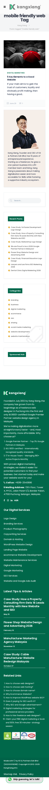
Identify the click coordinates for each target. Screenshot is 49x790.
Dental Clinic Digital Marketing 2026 (26, 270)
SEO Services (10, 575)
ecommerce (16, 313)
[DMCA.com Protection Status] (7, 736)
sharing (14, 322)
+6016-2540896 (23, 482)
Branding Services (13, 523)
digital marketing (18, 309)
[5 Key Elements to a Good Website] (24, 54)
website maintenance (20, 336)
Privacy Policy (26, 774)
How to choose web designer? (20, 683)
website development (20, 332)
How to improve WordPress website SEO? (25, 697)
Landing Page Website (15, 549)
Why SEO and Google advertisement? (24, 704)
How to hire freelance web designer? (23, 715)
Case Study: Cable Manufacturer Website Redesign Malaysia (19, 657)
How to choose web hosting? (19, 687)
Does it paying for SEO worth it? (21, 701)
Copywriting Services (15, 534)
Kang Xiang (22, 25)
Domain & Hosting (13, 539)
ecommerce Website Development (23, 554)
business (15, 304)
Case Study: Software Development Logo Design (26, 228)
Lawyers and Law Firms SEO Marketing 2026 (26, 265)
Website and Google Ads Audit (20, 581)
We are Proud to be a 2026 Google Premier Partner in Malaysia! (25, 247)
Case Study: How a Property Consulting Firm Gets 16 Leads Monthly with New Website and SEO (27, 235)
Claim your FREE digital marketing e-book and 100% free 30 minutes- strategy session (25, 723)
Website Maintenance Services (20, 560)
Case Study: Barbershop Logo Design (26, 242)
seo (12, 318)
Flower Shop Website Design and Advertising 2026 (24, 253)
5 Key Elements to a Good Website (20, 78)
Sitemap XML (10, 774)
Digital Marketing (13, 565)
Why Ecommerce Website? (19, 694)
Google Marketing (13, 570)
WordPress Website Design (18, 544)
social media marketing (21, 327)
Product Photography (15, 528)
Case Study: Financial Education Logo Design (26, 259)
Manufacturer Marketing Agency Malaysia (20, 640)
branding (14, 300)
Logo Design (10, 518)
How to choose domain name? (20, 690)
